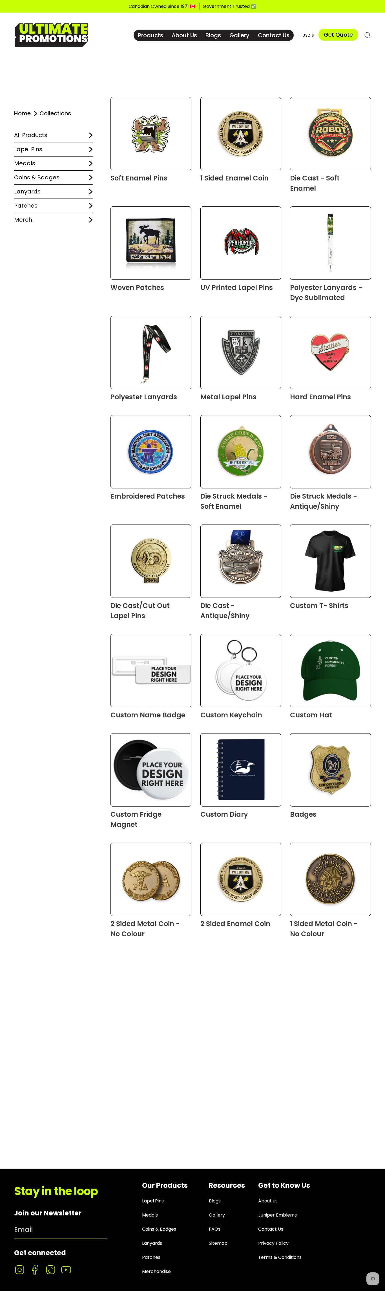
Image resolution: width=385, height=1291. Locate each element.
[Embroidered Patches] (151, 451)
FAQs (214, 1229)
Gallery (217, 1215)
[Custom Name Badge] (151, 670)
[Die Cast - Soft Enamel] (330, 133)
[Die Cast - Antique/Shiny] (241, 561)
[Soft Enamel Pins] (151, 133)
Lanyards (27, 191)
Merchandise (156, 1271)
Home (22, 113)
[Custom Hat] (330, 670)
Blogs (215, 1201)
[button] (150, 35)
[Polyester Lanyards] (151, 352)
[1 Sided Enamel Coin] (241, 133)
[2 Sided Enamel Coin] (241, 879)
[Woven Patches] (151, 243)
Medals (24, 163)
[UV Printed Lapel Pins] (241, 243)
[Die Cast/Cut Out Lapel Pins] (151, 561)
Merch (23, 220)
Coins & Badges (36, 177)
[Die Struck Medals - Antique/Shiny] (330, 451)
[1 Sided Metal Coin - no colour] (330, 879)
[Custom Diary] (241, 769)
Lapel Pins (28, 149)
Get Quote (338, 35)
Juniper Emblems (277, 1215)
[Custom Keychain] (241, 670)
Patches (25, 206)
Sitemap (218, 1243)
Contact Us (270, 1229)
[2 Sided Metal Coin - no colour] (151, 879)
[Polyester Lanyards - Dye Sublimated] (330, 243)
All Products (30, 135)
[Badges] (330, 769)
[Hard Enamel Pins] (330, 352)
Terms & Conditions (280, 1257)
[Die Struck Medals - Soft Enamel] (241, 451)
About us (268, 1201)
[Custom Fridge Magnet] (151, 769)
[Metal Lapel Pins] (241, 352)
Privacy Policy (273, 1243)
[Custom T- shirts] (330, 561)
